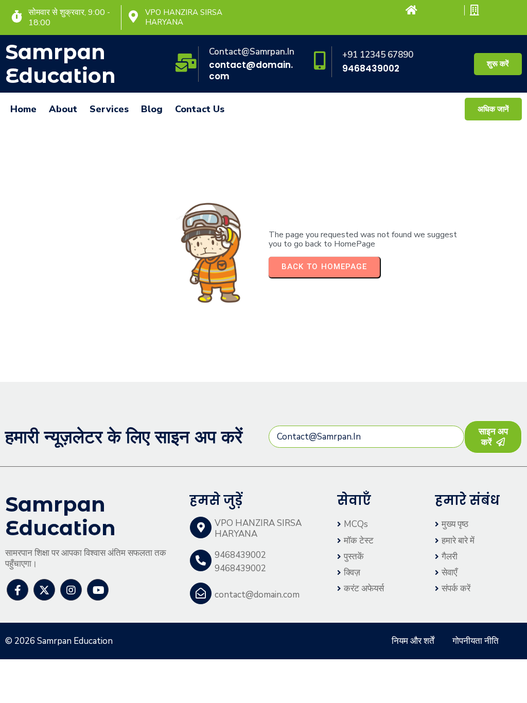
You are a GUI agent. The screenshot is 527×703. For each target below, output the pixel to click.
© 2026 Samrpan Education (59, 641)
